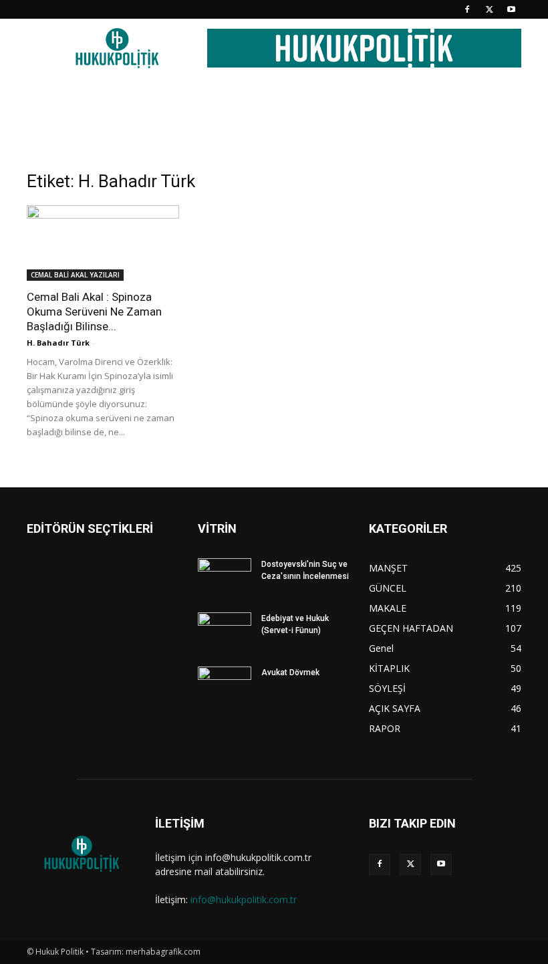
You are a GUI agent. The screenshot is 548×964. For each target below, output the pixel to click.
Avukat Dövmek (290, 672)
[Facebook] (467, 9)
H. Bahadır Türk (58, 343)
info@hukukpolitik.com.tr (243, 899)
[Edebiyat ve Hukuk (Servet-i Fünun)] (224, 631)
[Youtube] (511, 9)
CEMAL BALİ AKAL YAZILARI (75, 274)
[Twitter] (489, 9)
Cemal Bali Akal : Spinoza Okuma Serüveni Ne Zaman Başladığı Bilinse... (94, 311)
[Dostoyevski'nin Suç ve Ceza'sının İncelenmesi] (224, 577)
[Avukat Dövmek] (224, 685)
